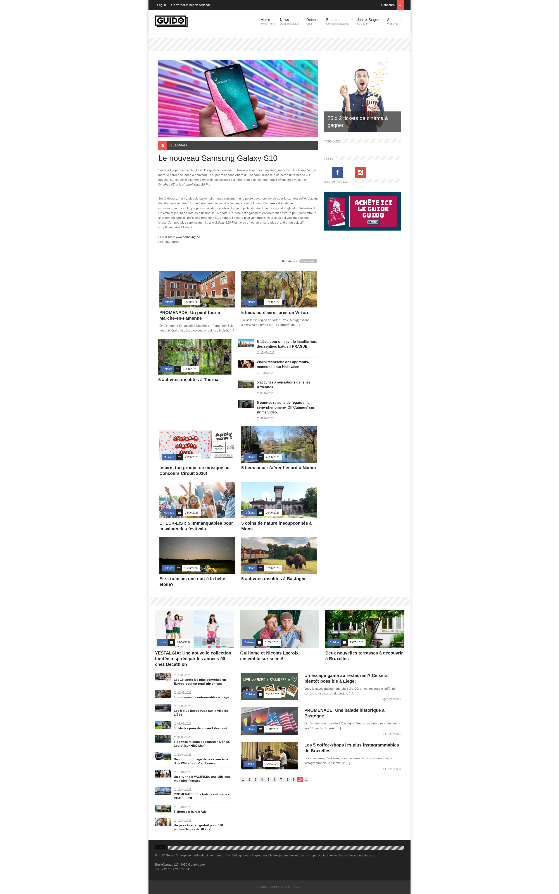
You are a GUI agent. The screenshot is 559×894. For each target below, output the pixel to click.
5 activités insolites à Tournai (189, 379)
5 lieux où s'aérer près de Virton (274, 312)
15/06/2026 (191, 568)
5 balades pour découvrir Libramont (200, 728)
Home (268, 21)
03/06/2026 (184, 642)
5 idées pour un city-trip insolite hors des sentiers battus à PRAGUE (287, 344)
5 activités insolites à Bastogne (274, 578)
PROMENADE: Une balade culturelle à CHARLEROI (202, 796)
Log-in (161, 5)
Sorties (250, 764)
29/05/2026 (356, 642)
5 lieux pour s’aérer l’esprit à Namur (278, 467)
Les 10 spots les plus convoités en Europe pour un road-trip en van (200, 681)
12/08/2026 (273, 302)
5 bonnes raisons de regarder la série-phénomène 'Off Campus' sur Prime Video (285, 407)
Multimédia (308, 261)
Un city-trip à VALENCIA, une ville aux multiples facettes (202, 778)
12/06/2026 (273, 568)
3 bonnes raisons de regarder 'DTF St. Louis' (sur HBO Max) (202, 743)
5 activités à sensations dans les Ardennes (283, 384)
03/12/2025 (272, 694)
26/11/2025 (271, 764)
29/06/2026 (191, 457)
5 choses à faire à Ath (190, 811)
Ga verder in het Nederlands (190, 5)
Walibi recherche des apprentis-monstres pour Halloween (283, 364)
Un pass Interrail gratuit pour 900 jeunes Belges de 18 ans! (198, 827)
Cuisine (334, 642)
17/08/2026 (191, 302)
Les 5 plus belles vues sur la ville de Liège (201, 712)
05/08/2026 (190, 369)
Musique (169, 457)
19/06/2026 (273, 512)
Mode (162, 642)
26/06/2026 (273, 457)
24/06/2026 (191, 512)
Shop (393, 21)
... (306, 779)
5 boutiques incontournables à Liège (201, 697)
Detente (312, 21)
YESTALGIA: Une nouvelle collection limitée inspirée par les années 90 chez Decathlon (193, 659)
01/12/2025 (273, 729)
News (289, 21)
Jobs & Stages (368, 21)
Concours (388, 5)
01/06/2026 (271, 642)
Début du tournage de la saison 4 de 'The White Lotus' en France (201, 761)
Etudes (337, 21)
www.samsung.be (188, 237)
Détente (168, 302)
